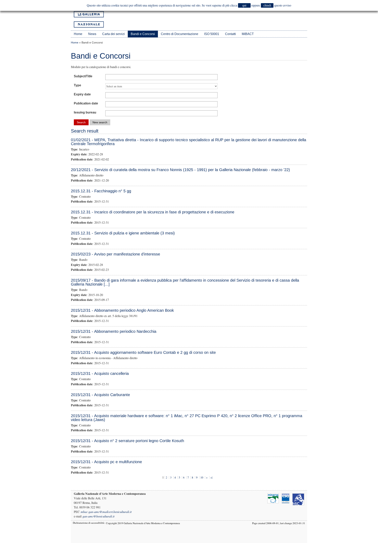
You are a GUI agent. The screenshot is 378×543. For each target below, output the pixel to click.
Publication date (86, 103)
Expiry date (82, 94)
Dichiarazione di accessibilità (88, 523)
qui (244, 5)
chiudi (267, 5)
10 (201, 477)
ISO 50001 (211, 34)
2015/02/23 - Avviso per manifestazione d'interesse (115, 254)
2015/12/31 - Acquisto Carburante (100, 395)
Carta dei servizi (113, 34)
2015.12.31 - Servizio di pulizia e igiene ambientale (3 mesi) (123, 233)
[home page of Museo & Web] (285, 498)
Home (78, 34)
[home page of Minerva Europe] (273, 498)
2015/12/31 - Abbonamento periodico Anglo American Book (122, 310)
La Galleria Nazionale (89, 19)
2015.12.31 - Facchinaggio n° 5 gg (101, 191)
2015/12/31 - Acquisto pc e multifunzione (106, 462)
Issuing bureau (85, 112)
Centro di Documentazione (179, 34)
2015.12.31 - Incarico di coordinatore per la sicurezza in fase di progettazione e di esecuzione (152, 212)
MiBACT (248, 34)
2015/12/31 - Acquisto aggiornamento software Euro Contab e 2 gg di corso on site (143, 352)
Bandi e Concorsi (143, 34)
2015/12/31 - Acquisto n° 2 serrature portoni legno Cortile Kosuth (127, 441)
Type (77, 85)
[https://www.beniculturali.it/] (298, 499)
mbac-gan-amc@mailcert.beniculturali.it (106, 512)
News (92, 34)
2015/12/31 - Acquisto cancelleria (100, 373)
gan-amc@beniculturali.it (98, 516)
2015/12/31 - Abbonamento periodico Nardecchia (113, 331)
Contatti (230, 34)
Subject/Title (83, 76)
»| (211, 477)
